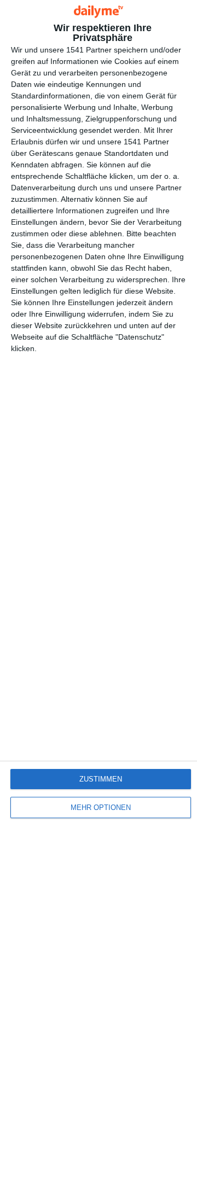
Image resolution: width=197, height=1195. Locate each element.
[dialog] (98, 597)
